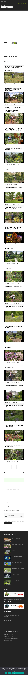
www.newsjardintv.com (9, 627)
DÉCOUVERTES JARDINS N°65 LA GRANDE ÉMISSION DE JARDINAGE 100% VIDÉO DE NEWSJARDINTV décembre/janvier (13, 109)
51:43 (22, 162)
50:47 (22, 281)
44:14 (22, 459)
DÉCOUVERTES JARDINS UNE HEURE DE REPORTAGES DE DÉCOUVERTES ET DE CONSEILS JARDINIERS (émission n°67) (13, 68)
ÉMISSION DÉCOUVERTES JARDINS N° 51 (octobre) (14, 406)
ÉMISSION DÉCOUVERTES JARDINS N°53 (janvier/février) (13, 366)
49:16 (22, 301)
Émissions (10, 49)
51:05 (22, 143)
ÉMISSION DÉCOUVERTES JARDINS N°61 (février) (13, 188)
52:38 (22, 102)
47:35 (22, 400)
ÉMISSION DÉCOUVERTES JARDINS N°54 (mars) (13, 347)
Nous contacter (8, 640)
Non (9, 673)
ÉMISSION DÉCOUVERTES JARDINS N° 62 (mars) (14, 168)
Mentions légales (8, 636)
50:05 (22, 182)
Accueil (6, 49)
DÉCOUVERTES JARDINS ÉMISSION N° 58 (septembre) (14, 267)
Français (5, 7)
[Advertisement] (14, 25)
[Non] (26, 671)
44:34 (22, 420)
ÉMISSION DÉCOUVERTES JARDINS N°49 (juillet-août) (13, 446)
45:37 (22, 380)
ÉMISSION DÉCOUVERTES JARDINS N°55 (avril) (13, 327)
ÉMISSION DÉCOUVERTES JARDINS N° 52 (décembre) (14, 386)
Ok (5, 673)
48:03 (22, 360)
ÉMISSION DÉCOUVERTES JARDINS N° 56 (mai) (14, 307)
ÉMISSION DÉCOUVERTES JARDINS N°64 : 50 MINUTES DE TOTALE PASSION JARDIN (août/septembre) (13, 129)
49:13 (22, 222)
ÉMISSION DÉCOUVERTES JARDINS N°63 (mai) (13, 149)
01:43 (22, 242)
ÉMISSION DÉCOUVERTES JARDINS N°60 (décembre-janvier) (13, 208)
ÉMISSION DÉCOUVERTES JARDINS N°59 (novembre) (13, 248)
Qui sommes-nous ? (9, 634)
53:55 (22, 123)
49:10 (22, 261)
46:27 (22, 321)
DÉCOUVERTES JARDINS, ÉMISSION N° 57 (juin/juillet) (13, 287)
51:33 (22, 202)
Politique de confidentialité (11, 638)
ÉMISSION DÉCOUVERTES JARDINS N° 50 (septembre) (14, 426)
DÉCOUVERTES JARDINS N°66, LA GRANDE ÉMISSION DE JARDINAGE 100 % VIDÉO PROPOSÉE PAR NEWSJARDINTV (13, 88)
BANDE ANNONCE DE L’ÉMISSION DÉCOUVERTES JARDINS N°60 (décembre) (13, 229)
